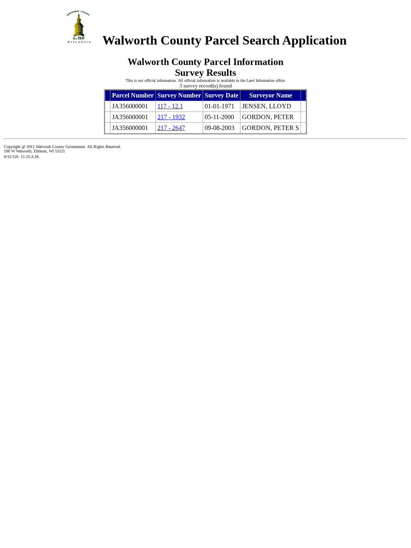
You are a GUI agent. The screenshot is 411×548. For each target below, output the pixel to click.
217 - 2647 (171, 127)
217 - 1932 (171, 117)
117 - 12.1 (170, 106)
